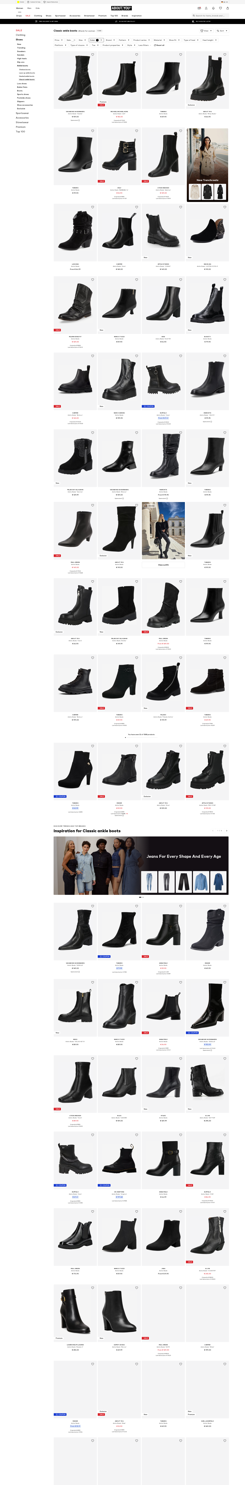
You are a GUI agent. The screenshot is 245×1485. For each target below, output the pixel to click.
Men (29, 8)
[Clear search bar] (227, 16)
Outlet (22, 2)
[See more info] (75, 120)
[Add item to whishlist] (92, 54)
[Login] (206, 8)
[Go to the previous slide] (213, 830)
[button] (206, 31)
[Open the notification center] (213, 8)
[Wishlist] (220, 8)
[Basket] (227, 8)
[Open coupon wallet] (199, 8)
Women (19, 8)
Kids (38, 8)
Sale (69, 40)
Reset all (160, 45)
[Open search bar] (193, 15)
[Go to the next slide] (226, 830)
